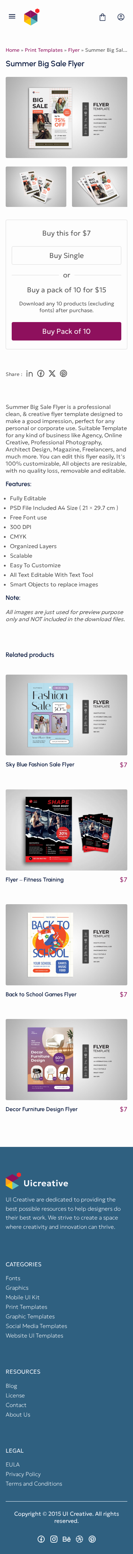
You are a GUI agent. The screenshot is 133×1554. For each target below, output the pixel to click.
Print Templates (44, 50)
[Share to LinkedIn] (29, 374)
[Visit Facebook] (41, 1539)
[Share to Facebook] (41, 374)
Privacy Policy (23, 1473)
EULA (13, 1464)
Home (13, 50)
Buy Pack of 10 (66, 331)
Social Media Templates (36, 1325)
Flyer (74, 50)
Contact (16, 1404)
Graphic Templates (30, 1316)
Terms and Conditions (34, 1483)
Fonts (13, 1278)
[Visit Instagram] (54, 1539)
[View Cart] (102, 17)
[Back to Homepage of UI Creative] (57, 17)
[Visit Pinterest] (92, 1539)
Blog (11, 1385)
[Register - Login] (121, 17)
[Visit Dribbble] (79, 1539)
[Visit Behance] (66, 1539)
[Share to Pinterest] (63, 374)
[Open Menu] (12, 17)
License (15, 1395)
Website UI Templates (34, 1335)
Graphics (17, 1287)
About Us (18, 1414)
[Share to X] (52, 374)
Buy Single (66, 255)
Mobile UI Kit (23, 1297)
